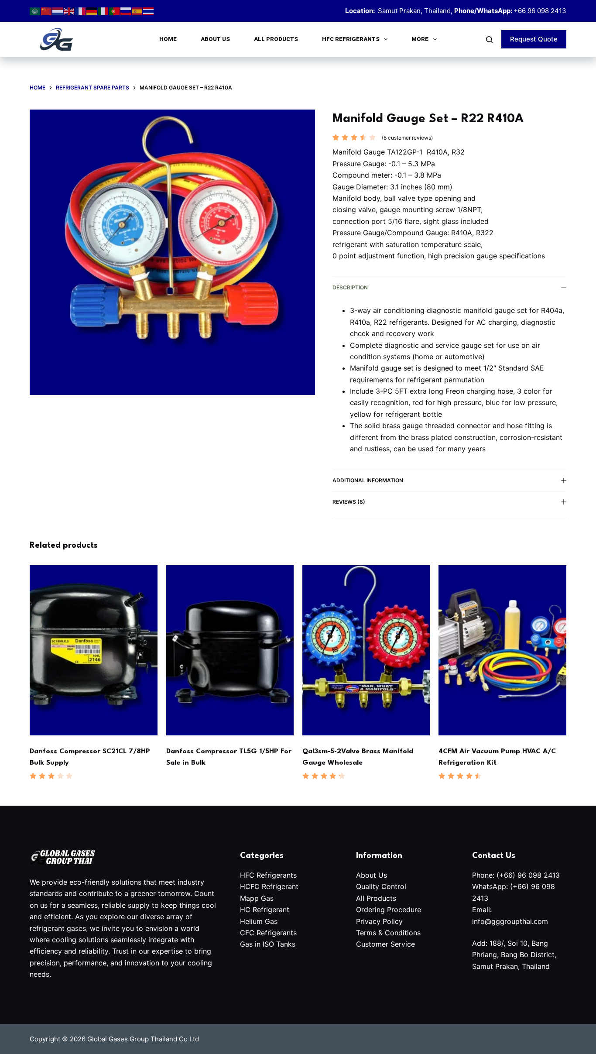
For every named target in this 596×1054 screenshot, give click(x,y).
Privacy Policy (379, 921)
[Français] (80, 11)
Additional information (367, 480)
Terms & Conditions (388, 932)
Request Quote (534, 39)
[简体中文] (46, 11)
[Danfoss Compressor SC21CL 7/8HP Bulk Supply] (93, 650)
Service (402, 944)
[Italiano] (103, 11)
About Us (215, 39)
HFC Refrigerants (351, 39)
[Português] (114, 11)
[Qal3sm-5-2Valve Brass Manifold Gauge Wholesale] (366, 650)
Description (350, 287)
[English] (69, 11)
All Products (276, 39)
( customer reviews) (407, 137)
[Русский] (126, 11)
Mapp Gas (257, 898)
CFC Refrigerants (268, 932)
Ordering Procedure (388, 909)
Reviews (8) (348, 501)
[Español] (137, 11)
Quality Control (382, 886)
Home (168, 39)
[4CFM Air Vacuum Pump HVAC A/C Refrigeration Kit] (502, 650)
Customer (373, 944)
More (419, 39)
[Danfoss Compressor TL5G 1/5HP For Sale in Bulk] (230, 650)
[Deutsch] (92, 11)
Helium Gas (258, 921)
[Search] (489, 39)
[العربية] (35, 11)
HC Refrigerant (264, 909)
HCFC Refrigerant (269, 886)
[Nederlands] (58, 11)
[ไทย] (148, 11)
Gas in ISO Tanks (267, 944)
